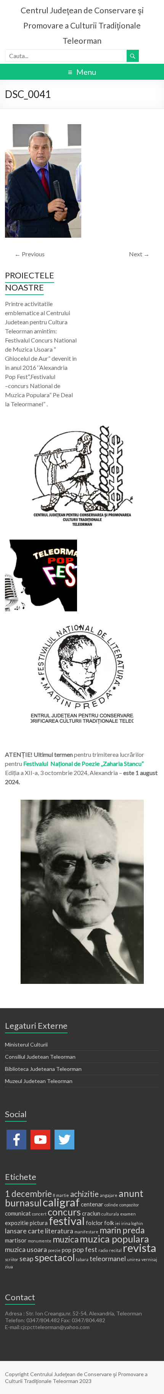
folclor (94, 1222)
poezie (54, 1250)
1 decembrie (28, 1194)
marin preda (122, 1230)
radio (103, 1250)
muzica (66, 1239)
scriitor (11, 1259)
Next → (139, 253)
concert (39, 1213)
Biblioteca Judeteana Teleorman (43, 1069)
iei (117, 1223)
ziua (9, 1266)
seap (26, 1258)
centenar (92, 1204)
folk (109, 1222)
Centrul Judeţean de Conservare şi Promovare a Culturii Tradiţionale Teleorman (82, 25)
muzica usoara (26, 1249)
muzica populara (114, 1238)
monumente (39, 1240)
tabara (82, 1259)
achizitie (84, 1193)
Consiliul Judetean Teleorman (40, 1056)
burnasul (23, 1202)
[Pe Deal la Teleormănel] (82, 429)
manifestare (86, 1231)
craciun (91, 1213)
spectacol (55, 1257)
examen (128, 1213)
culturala (110, 1213)
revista (139, 1247)
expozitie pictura (26, 1222)
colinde (111, 1204)
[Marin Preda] (82, 626)
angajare (108, 1195)
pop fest (84, 1249)
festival (67, 1220)
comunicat (18, 1213)
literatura (59, 1231)
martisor (16, 1240)
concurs (64, 1211)
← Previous (29, 253)
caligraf (61, 1202)
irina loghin (132, 1223)
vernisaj (149, 1259)
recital (115, 1250)
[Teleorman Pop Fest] (41, 543)
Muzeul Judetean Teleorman (38, 1081)
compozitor (129, 1204)
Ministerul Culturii (26, 1044)
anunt (131, 1193)
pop (66, 1249)
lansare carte (24, 1231)
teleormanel (108, 1258)
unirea (133, 1259)
